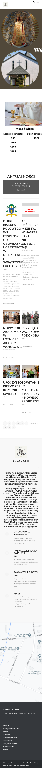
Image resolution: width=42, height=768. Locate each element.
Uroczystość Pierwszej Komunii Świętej (14, 388)
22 (5, 427)
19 (18, 423)
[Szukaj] (33, 2)
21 (26, 423)
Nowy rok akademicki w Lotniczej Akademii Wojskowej (13, 337)
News (4, 269)
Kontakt (6, 732)
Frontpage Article (27, 250)
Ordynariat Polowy (10, 743)
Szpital (5, 749)
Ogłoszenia (7, 740)
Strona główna (8, 746)
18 (13, 423)
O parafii (6, 735)
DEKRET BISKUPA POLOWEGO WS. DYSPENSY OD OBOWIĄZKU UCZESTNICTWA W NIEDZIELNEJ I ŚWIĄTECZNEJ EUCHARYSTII (15, 243)
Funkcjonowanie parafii (11, 729)
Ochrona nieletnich (10, 738)
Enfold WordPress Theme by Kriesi (19, 765)
